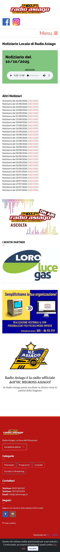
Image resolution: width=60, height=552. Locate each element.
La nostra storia (12, 447)
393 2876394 (18, 491)
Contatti (39, 465)
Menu (47, 33)
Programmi (24, 465)
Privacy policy (9, 523)
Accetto (33, 548)
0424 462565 (18, 488)
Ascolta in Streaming (14, 471)
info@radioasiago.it (18, 494)
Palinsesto (9, 465)
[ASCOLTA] (33, 100)
